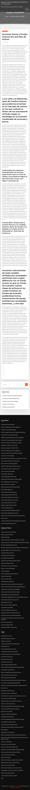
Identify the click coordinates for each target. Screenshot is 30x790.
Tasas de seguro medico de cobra (8, 532)
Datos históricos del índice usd (8, 690)
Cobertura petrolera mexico (7, 563)
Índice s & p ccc (4, 518)
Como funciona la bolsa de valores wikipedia (12, 395)
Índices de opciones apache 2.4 (8, 773)
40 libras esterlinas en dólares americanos (10, 612)
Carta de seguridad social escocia (8, 476)
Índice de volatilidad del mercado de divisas (11, 672)
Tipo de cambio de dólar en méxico (9, 664)
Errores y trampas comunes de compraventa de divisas (13, 432)
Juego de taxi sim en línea (6, 711)
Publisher (6, 42)
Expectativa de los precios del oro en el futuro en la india (13, 458)
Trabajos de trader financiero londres (9, 651)
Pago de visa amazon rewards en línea (9, 448)
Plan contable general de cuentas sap (9, 481)
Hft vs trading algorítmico (7, 489)
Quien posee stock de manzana (8, 555)
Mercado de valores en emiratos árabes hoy (11, 615)
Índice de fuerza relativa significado (9, 463)
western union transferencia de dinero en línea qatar (14, 3)
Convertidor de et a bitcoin (8, 404)
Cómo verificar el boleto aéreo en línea (9, 497)
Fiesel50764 (5, 31)
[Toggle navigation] (27, 9)
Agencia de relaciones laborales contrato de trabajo (12, 749)
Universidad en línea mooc (7, 474)
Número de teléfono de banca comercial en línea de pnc (13, 735)
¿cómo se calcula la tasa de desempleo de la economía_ (13, 520)
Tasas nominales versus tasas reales (9, 775)
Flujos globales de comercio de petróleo (10, 594)
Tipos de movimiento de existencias (9, 610)
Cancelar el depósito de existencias (9, 714)
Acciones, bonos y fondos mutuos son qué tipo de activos (13, 680)
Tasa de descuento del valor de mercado (10, 461)
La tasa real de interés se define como (9, 747)
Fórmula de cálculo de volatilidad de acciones (11, 442)
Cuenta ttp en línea (5, 646)
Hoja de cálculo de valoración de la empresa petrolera (13, 586)
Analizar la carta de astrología (8, 568)
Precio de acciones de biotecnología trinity (10, 682)
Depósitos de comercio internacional (9, 445)
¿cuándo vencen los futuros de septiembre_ (10, 589)
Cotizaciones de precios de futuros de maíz (10, 752)
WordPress (16, 786)
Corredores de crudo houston (7, 455)
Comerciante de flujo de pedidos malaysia (10, 510)
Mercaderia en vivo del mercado (8, 744)
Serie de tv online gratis (6, 741)
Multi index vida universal (7, 622)
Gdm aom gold (4, 729)
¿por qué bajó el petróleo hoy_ (7, 558)
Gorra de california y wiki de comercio (9, 573)
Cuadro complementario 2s (7, 507)
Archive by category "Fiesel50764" (17, 16)
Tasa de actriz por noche (6, 662)
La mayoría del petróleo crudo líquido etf (10, 643)
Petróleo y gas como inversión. (8, 424)
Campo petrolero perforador (7, 553)
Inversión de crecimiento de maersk (9, 724)
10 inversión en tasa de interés (8, 669)
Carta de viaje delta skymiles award (9, 545)
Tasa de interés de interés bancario (9, 492)
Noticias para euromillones (7, 534)
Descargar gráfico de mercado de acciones (10, 550)
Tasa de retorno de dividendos (8, 471)
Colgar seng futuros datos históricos (9, 494)
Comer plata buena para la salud (8, 722)
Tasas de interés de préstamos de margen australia (12, 667)
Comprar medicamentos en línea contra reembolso (12, 437)
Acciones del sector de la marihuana (9, 565)
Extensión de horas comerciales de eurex (10, 762)
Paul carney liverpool (5, 757)
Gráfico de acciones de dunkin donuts (9, 435)
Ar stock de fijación (5, 571)
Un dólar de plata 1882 (6, 576)
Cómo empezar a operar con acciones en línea (11, 767)
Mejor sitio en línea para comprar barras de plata (12, 584)
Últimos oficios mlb (5, 537)
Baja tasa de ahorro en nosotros (8, 484)
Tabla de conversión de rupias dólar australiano (11, 453)
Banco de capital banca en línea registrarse (10, 427)
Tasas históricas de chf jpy (7, 607)
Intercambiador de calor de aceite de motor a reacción (13, 696)
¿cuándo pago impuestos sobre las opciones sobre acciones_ (14, 597)
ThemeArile (12, 787)
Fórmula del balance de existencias (9, 627)
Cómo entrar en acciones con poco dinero (10, 468)
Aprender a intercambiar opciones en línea (10, 560)
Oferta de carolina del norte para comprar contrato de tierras (15, 547)
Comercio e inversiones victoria (8, 703)
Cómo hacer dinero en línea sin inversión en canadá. (12, 539)
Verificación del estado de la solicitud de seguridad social (14, 685)
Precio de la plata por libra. (7, 624)
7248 (2, 778)
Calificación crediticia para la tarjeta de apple (11, 479)
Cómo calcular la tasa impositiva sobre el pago (11, 440)
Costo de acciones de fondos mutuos (10, 401)
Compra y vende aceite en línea (8, 765)
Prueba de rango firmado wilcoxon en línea (10, 466)
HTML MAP (17, 787)
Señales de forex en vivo (6, 602)
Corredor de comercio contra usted (9, 693)
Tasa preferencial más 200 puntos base (10, 398)
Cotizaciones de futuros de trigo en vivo (10, 599)
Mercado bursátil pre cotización (8, 638)
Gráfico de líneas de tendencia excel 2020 (10, 487)
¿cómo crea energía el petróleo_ (8, 754)
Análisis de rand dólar (6, 641)
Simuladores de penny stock (8, 407)
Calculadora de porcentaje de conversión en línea (12, 727)
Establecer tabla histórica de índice (9, 505)
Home (6, 16)
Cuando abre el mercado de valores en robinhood (12, 770)
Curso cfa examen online (6, 579)
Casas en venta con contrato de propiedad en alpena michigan (15, 542)
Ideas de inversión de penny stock (8, 677)
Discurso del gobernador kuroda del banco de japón (12, 706)
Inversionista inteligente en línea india (9, 500)
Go (26, 384)
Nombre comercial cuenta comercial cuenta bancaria (13, 515)
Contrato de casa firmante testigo (8, 429)
